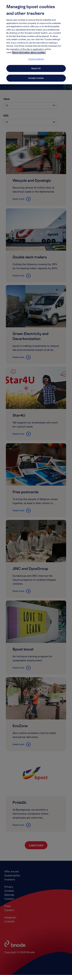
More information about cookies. (29, 52)
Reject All (36, 68)
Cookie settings (36, 59)
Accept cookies (36, 78)
